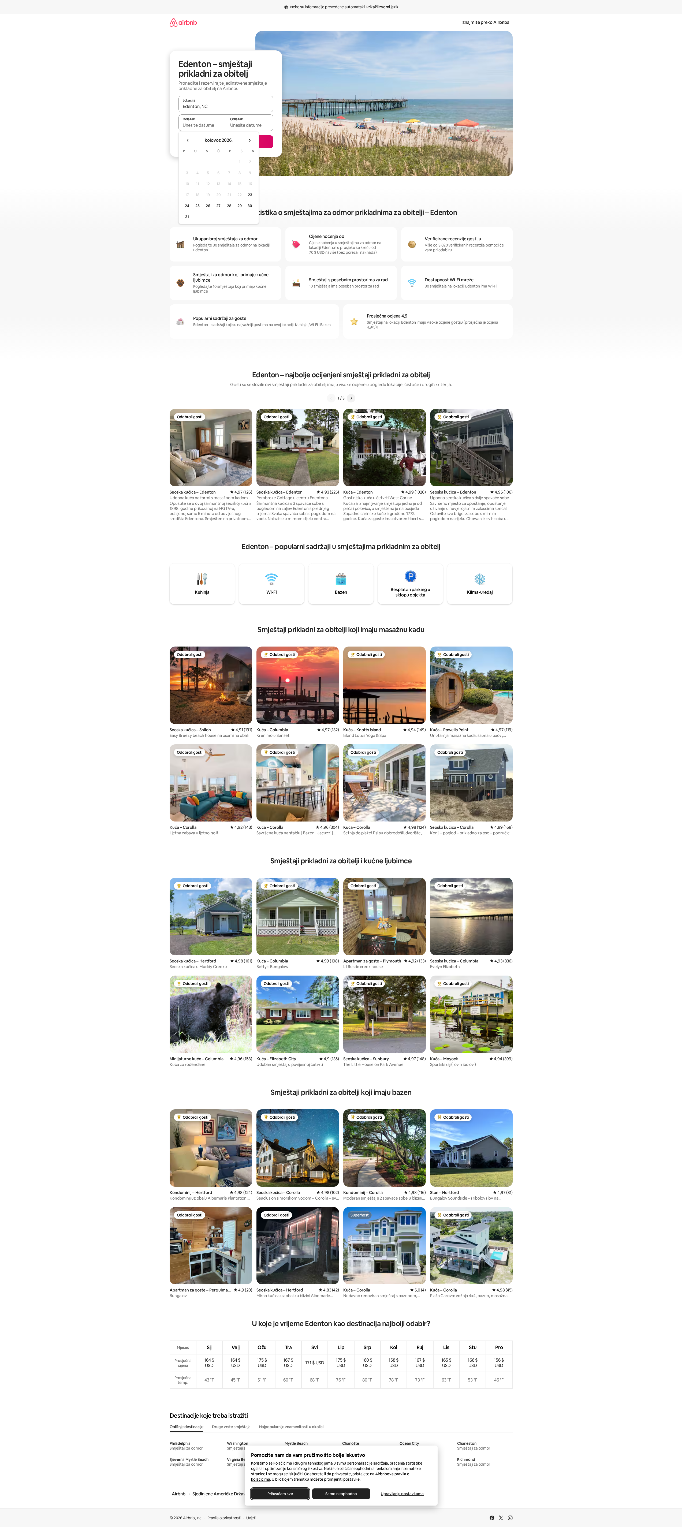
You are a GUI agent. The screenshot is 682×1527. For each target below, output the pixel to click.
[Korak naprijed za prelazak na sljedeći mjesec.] (249, 140)
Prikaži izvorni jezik (382, 7)
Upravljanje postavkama (402, 1493)
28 (229, 205)
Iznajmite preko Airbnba (485, 22)
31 (187, 216)
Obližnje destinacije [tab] (186, 1426)
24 (187, 205)
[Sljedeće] (351, 398)
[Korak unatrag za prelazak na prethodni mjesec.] (187, 140)
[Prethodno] (331, 398)
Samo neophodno (341, 1493)
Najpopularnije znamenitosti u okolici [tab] (291, 1426)
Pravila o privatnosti (224, 1517)
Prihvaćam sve (280, 1493)
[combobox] (226, 106)
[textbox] (202, 125)
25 (197, 205)
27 (218, 205)
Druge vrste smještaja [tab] (231, 1426)
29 (239, 205)
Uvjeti (251, 1517)
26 (208, 205)
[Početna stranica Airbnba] (183, 22)
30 (250, 205)
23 (250, 194)
